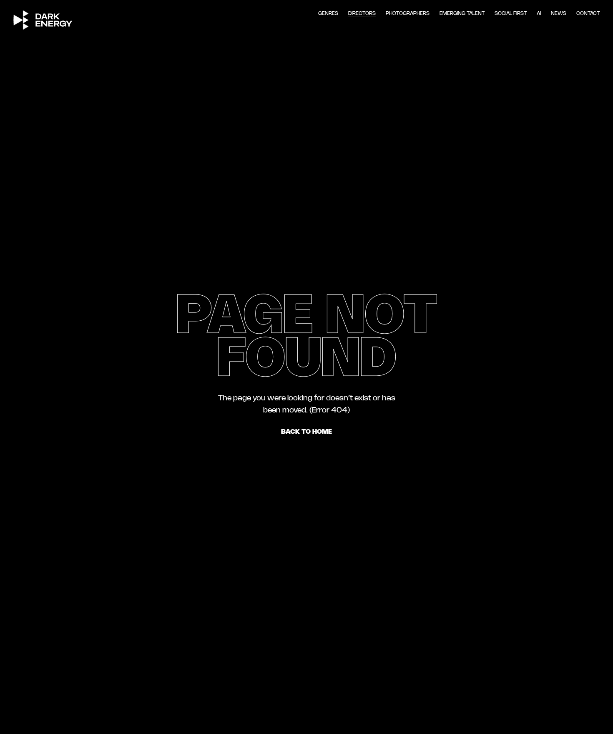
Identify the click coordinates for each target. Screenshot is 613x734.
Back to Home (306, 432)
